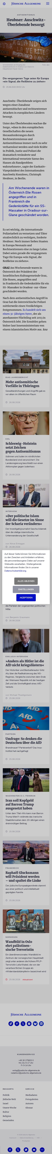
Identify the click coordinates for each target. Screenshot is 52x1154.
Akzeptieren (26, 597)
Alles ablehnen (26, 581)
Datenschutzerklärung (15, 570)
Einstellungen (26, 589)
